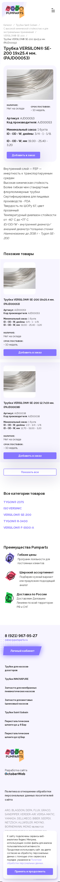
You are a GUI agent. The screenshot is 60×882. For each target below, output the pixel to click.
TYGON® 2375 (14, 502)
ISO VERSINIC (13, 508)
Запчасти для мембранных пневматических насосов (20, 690)
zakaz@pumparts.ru (16, 640)
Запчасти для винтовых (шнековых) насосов (18, 702)
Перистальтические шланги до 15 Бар (17, 735)
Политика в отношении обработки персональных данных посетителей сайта (29, 795)
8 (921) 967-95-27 (21, 635)
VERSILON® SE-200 (14, 35)
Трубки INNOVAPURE (16, 679)
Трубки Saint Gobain (26, 25)
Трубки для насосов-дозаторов (17, 668)
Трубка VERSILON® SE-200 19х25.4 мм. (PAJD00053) (29, 301)
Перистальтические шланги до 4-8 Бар (17, 723)
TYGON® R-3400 (16, 521)
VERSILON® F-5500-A (19, 527)
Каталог (8, 25)
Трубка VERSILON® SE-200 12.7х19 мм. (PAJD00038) (29, 405)
